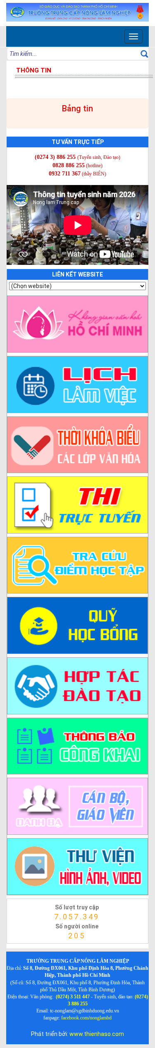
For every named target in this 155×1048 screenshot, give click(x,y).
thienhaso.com (17, 946)
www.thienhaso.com (96, 1034)
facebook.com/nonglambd (86, 1018)
